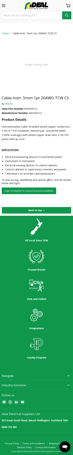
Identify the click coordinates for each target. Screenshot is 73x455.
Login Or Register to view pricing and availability (29, 190)
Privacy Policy (12, 443)
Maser (9, 103)
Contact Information (45, 447)
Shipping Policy (56, 443)
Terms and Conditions (34, 443)
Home (5, 33)
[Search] (66, 15)
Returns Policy (24, 447)
